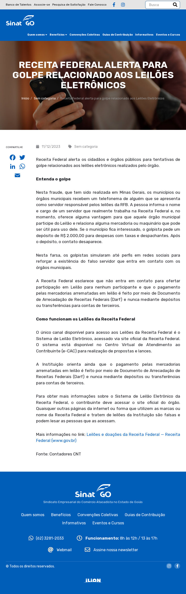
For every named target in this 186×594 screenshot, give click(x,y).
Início (25, 98)
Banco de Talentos (18, 4)
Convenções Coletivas (85, 34)
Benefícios (57, 34)
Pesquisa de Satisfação (68, 4)
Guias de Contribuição (117, 34)
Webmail (64, 550)
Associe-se (42, 4)
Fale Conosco (97, 4)
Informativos (144, 34)
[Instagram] (123, 4)
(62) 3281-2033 (50, 538)
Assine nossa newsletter (115, 550)
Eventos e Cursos (168, 34)
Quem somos (36, 34)
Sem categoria (45, 98)
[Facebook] (114, 4)
